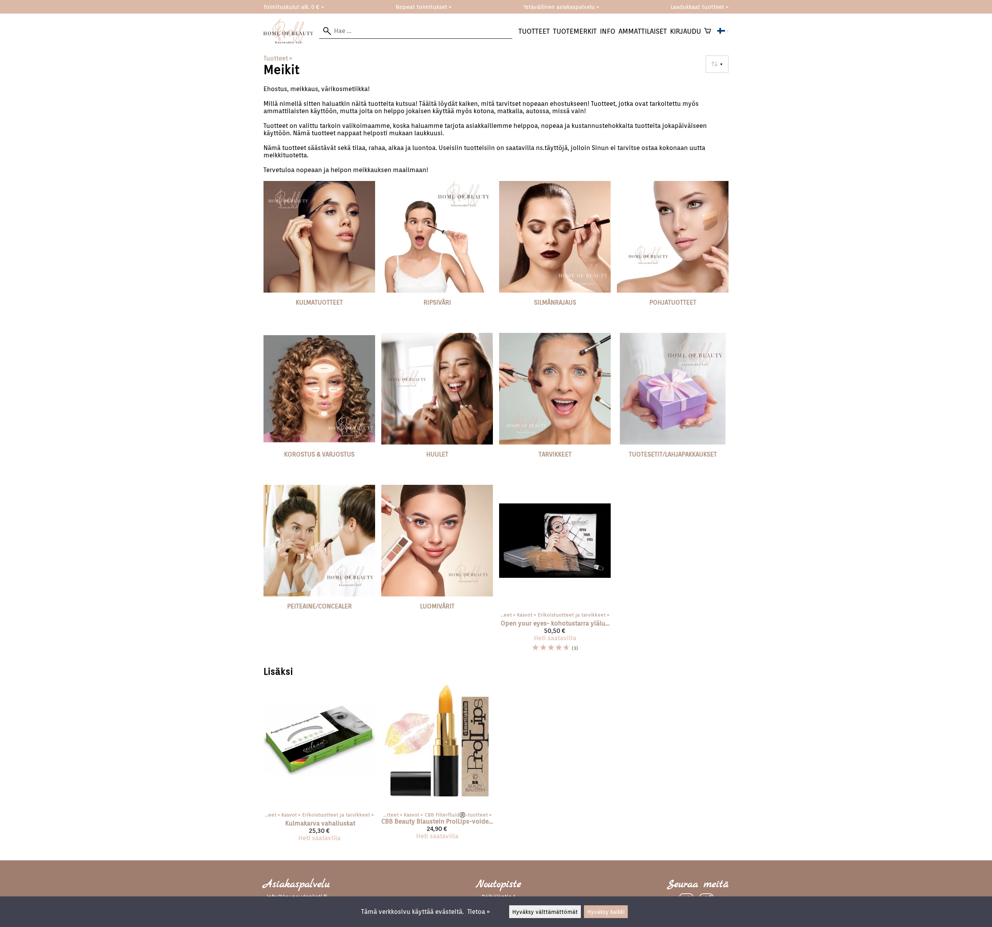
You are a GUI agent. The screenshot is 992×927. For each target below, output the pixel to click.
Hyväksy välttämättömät (545, 911)
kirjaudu (685, 31)
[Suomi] (722, 31)
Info (607, 31)
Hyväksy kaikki (606, 911)
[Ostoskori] (707, 31)
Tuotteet (534, 31)
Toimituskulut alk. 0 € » (294, 6)
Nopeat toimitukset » (423, 6)
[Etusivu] (291, 41)
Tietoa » (478, 911)
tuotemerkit (575, 31)
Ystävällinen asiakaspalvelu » (561, 6)
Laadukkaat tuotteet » (699, 6)
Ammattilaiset (642, 31)
